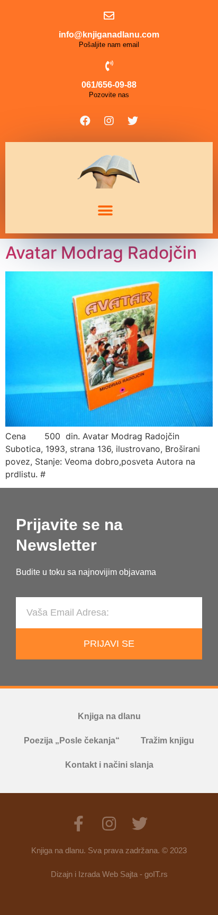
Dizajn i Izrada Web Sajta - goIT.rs (109, 874)
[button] (105, 211)
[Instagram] (109, 120)
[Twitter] (132, 120)
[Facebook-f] (78, 823)
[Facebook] (85, 120)
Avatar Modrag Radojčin (101, 252)
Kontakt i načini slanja (109, 764)
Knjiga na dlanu (109, 716)
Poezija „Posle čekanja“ (72, 740)
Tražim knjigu (167, 740)
